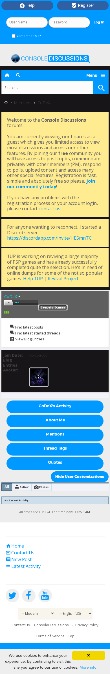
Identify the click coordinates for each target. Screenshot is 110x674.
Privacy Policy (86, 624)
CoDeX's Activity (55, 405)
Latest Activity (23, 566)
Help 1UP (33, 278)
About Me (55, 420)
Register (82, 5)
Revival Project (63, 278)
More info (88, 667)
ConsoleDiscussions (51, 624)
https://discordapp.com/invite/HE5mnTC (49, 238)
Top (71, 635)
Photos (44, 487)
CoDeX (24, 487)
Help (27, 5)
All (7, 486)
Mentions (55, 434)
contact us (49, 208)
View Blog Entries (29, 339)
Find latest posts (28, 327)
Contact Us (20, 553)
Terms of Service (50, 635)
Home (15, 546)
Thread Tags (55, 448)
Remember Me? (28, 36)
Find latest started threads (37, 333)
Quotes (55, 462)
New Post (19, 559)
